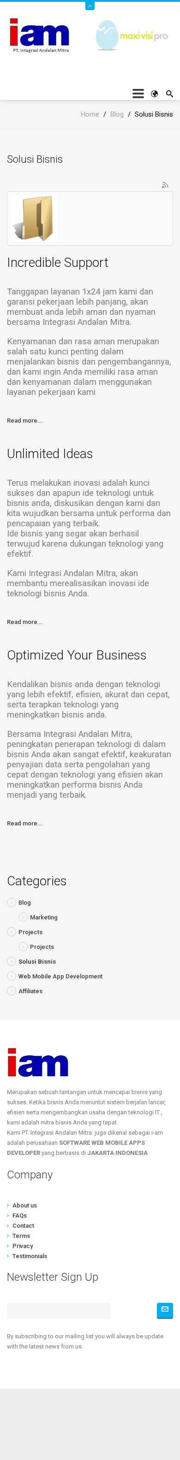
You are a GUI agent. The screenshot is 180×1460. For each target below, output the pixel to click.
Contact (23, 1225)
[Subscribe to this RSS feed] (165, 185)
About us (24, 1205)
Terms (21, 1235)
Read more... (25, 420)
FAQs (19, 1215)
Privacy (22, 1245)
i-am (90, 1418)
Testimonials (29, 1256)
